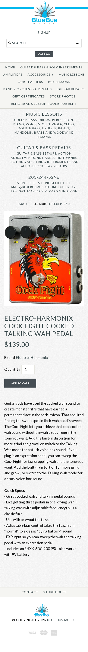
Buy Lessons (59, 82)
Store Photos (63, 96)
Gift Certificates (28, 96)
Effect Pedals (59, 203)
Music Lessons (72, 74)
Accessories (41, 74)
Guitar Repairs (71, 89)
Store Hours (55, 592)
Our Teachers (30, 82)
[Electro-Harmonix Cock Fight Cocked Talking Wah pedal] (44, 214)
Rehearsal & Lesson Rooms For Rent (44, 103)
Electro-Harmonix (32, 357)
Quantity (12, 369)
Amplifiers (12, 74)
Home (10, 67)
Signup (44, 32)
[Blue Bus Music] (44, 23)
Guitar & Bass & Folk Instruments (51, 67)
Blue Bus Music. (61, 620)
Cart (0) (44, 54)
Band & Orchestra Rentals (27, 89)
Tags (22, 203)
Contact (30, 592)
